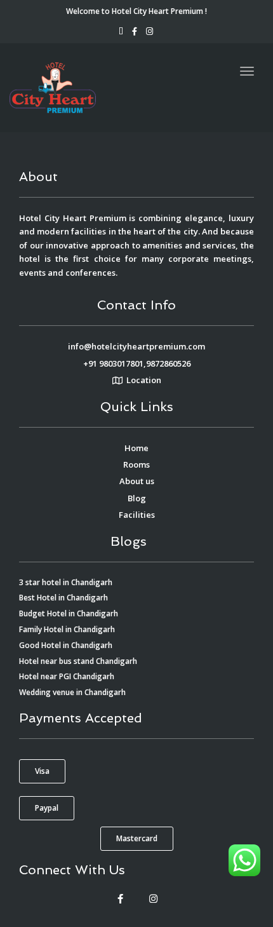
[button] (42, 771)
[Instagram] (153, 898)
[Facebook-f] (120, 898)
